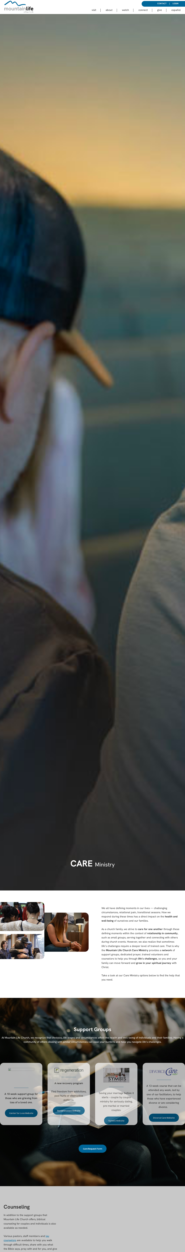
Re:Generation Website (68, 1110)
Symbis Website (116, 1120)
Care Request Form (92, 1148)
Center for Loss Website (21, 1113)
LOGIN (175, 4)
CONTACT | (163, 4)
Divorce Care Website (164, 1117)
